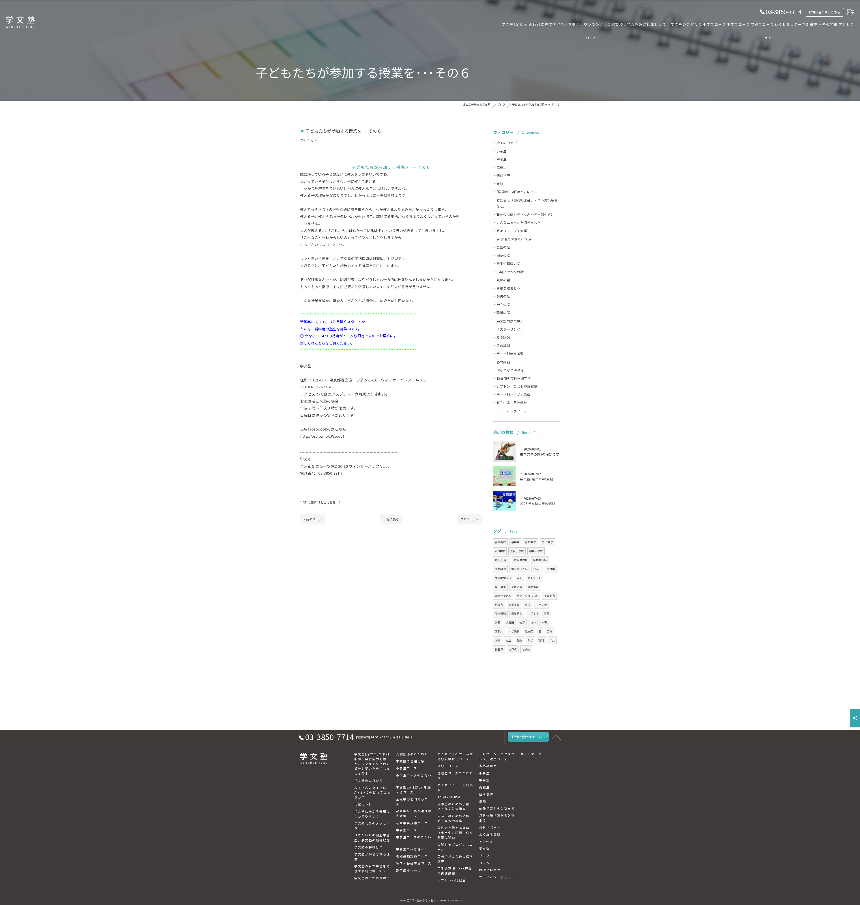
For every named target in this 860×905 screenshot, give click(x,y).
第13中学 (547, 542)
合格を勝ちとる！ (510, 288)
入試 (519, 578)
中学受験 (514, 631)
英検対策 (516, 587)
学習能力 (549, 596)
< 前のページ (312, 519)
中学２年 (541, 604)
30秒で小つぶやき (510, 370)
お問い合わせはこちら (824, 12)
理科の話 (503, 312)
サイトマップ (531, 754)
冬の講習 (503, 345)
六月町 (551, 569)
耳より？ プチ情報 (512, 230)
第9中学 (500, 551)
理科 (541, 640)
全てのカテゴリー (510, 142)
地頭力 (499, 604)
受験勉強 (516, 613)
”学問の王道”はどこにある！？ (320, 502)
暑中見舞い (540, 560)
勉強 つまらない (528, 596)
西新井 (499, 631)
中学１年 (533, 613)
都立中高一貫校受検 (512, 402)
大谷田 (510, 622)
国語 (497, 640)
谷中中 (515, 542)
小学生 (502, 151)
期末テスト (534, 578)
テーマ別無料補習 (510, 353)
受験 (500, 183)
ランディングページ (512, 411)
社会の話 (503, 304)
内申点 (513, 649)
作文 (552, 640)
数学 (530, 640)
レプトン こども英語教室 (517, 386)
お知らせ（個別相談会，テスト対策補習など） (527, 203)
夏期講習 (533, 587)
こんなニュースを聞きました (519, 222)
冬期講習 (500, 569)
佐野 (522, 622)
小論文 (526, 649)
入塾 (497, 622)
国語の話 (503, 255)
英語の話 (503, 247)
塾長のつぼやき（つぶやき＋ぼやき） (525, 214)
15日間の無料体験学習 (514, 378)
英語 (549, 631)
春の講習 (503, 361)
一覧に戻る (391, 519)
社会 (508, 640)
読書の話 (503, 296)
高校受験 (500, 613)
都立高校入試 (519, 569)
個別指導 (503, 175)
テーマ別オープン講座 (513, 394)
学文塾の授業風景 (510, 320)
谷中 (533, 622)
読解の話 (503, 279)
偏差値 (499, 649)
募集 (546, 613)
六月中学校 (521, 560)
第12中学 (530, 542)
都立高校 (500, 542)
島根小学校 (517, 551)
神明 (544, 622)
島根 (527, 604)
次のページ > (469, 519)
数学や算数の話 (508, 263)
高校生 (502, 167)
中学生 (502, 159)
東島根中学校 (503, 578)
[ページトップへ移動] (556, 736)
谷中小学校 (536, 551)
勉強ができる (503, 596)
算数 (519, 640)
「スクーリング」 (510, 329)
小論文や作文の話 (510, 271)
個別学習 (514, 604)
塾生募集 (500, 587)
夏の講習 (503, 337)
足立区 (529, 631)
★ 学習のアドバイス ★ (514, 239)
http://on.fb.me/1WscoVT (322, 436)
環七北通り (502, 560)
